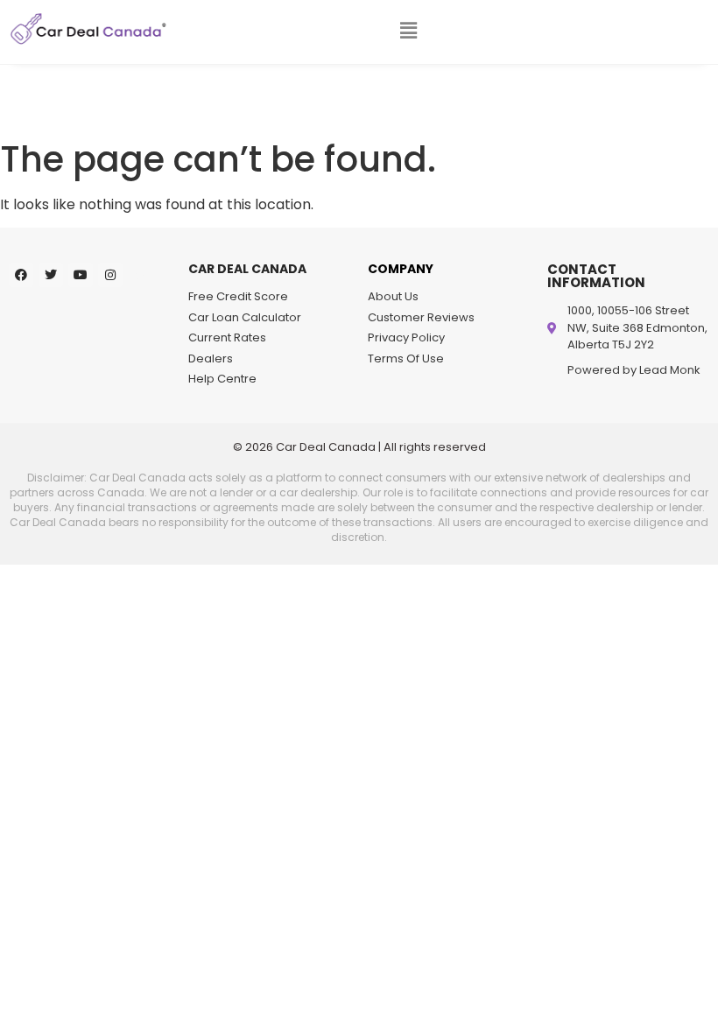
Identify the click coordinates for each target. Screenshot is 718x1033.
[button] (408, 30)
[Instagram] (110, 275)
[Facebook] (21, 275)
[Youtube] (80, 275)
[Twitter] (51, 275)
